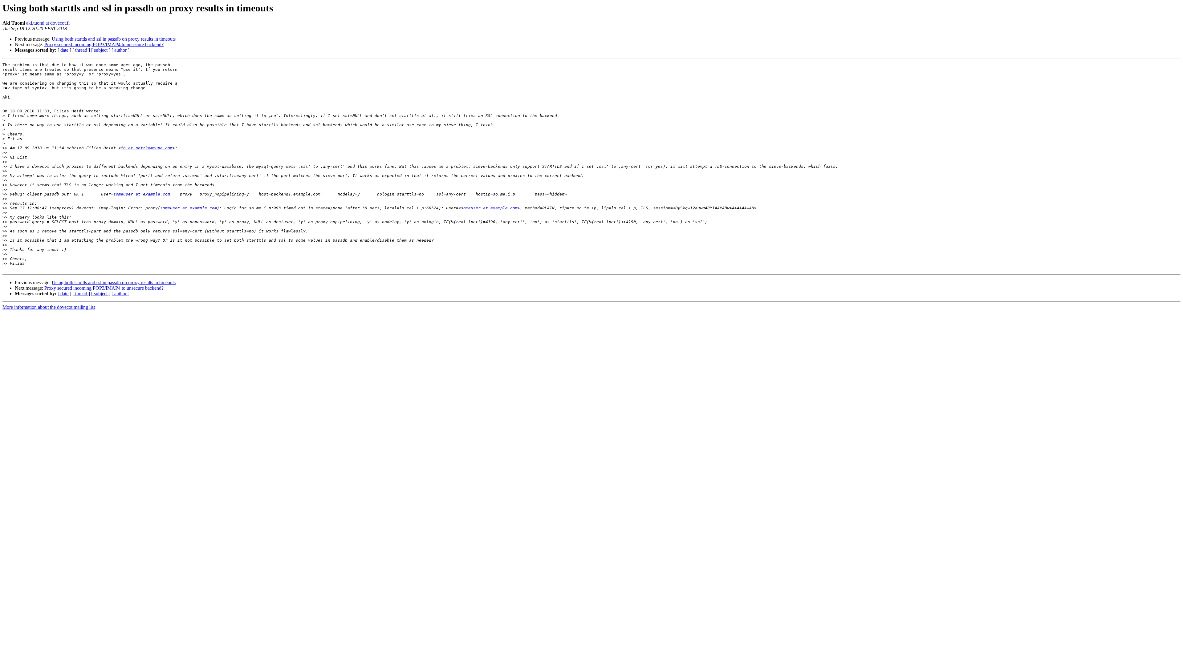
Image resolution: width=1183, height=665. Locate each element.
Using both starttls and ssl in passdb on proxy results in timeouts (114, 39)
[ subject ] (100, 50)
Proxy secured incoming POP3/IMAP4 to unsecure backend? (104, 44)
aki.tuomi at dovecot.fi (48, 23)
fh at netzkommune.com (147, 148)
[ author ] (120, 50)
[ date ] (64, 50)
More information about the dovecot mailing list (48, 307)
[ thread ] (81, 50)
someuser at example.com (141, 194)
